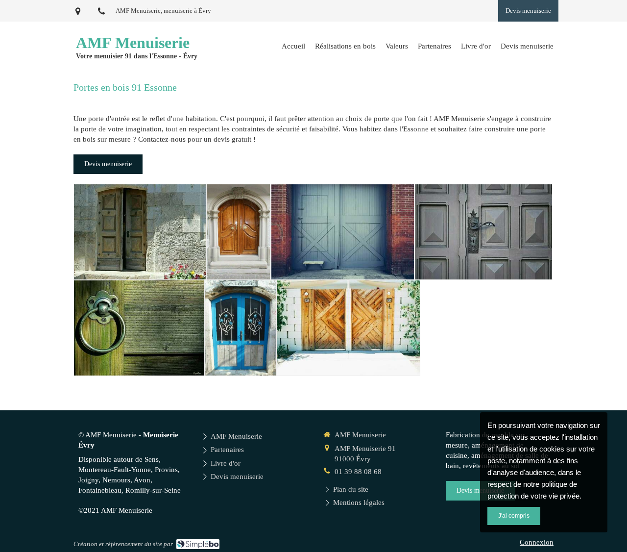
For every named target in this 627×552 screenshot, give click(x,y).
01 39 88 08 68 (358, 472)
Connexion (537, 542)
